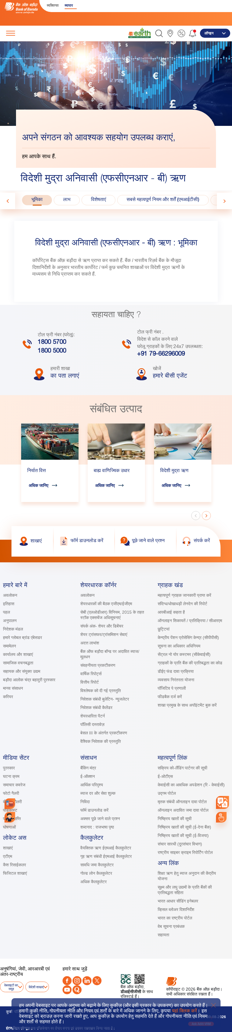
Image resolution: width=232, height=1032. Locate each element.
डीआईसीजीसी (131, 991)
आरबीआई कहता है (171, 612)
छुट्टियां (163, 629)
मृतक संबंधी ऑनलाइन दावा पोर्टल (183, 801)
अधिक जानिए (38, 485)
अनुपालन (10, 620)
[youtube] (67, 989)
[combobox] (223, 803)
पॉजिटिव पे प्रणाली (172, 688)
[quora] (77, 989)
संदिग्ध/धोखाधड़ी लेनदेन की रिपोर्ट (182, 603)
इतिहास (8, 603)
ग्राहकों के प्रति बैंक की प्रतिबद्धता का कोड (190, 662)
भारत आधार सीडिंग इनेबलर (178, 901)
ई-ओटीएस (165, 776)
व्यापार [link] (69, 5)
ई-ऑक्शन (87, 776)
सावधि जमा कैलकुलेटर (97, 864)
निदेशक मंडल (13, 629)
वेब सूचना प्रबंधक (171, 926)
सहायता (163, 934)
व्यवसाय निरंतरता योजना (176, 679)
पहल (6, 612)
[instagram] (77, 980)
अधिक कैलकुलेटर (93, 881)
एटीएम (7, 856)
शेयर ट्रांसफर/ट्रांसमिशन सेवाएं (103, 634)
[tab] (37, 200)
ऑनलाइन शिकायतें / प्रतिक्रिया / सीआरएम (190, 620)
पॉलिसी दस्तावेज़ (92, 724)
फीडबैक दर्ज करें (170, 696)
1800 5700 (52, 343)
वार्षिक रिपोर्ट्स (91, 673)
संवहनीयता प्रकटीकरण (97, 665)
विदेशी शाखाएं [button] (36, 987)
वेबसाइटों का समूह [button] (11, 987)
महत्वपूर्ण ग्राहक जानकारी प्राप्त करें (184, 595)
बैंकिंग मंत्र (88, 767)
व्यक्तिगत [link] (53, 5)
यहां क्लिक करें (184, 1010)
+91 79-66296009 (161, 354)
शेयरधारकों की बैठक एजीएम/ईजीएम (106, 603)
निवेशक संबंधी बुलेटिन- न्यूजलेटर (104, 699)
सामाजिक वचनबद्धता (18, 662)
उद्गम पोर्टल (167, 793)
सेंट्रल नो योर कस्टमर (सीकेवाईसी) (184, 654)
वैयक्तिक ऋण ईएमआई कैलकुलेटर (105, 847)
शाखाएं (8, 847)
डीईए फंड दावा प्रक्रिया (176, 671)
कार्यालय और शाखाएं (18, 654)
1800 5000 (52, 351)
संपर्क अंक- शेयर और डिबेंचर (101, 626)
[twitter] (97, 980)
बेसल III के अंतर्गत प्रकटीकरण (103, 732)
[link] (139, 33)
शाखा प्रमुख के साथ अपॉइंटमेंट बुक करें (187, 705)
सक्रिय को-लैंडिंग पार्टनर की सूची (182, 767)
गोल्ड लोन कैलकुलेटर (96, 873)
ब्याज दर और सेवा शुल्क (97, 793)
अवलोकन (10, 595)
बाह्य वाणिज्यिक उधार (112, 471)
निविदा (85, 801)
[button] (159, 33)
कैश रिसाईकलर (14, 864)
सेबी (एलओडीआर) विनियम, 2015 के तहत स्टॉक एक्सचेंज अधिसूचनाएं (112, 615)
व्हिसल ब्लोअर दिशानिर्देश (176, 909)
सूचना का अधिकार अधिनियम (179, 646)
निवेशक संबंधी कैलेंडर (96, 707)
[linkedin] (87, 980)
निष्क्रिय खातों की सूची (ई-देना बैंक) (184, 827)
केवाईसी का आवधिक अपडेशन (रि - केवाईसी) (191, 784)
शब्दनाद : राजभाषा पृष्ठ (97, 827)
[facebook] (67, 980)
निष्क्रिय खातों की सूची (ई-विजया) (183, 835)
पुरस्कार (9, 767)
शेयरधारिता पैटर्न (92, 716)
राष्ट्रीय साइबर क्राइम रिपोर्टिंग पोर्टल (185, 852)
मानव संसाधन (13, 688)
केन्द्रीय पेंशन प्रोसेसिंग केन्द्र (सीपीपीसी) (188, 637)
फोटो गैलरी (11, 793)
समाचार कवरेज (14, 784)
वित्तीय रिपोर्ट (89, 682)
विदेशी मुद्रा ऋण (174, 471)
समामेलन (9, 646)
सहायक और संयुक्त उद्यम (21, 671)
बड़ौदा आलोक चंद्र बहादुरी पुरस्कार (29, 679)
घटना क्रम (11, 776)
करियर (8, 696)
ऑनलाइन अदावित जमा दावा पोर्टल (183, 810)
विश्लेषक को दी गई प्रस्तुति (100, 690)
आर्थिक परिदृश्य (91, 784)
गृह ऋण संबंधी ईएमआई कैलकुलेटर (106, 856)
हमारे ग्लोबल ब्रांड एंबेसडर (22, 637)
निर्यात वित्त (36, 471)
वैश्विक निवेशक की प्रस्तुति (100, 741)
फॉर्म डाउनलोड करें (94, 810)
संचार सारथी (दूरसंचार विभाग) (180, 844)
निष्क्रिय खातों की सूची (175, 818)
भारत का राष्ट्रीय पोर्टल (175, 917)
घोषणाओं (9, 827)
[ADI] (10, 817)
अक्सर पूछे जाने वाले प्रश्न (100, 818)
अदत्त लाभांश (89, 643)
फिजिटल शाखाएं (15, 873)
